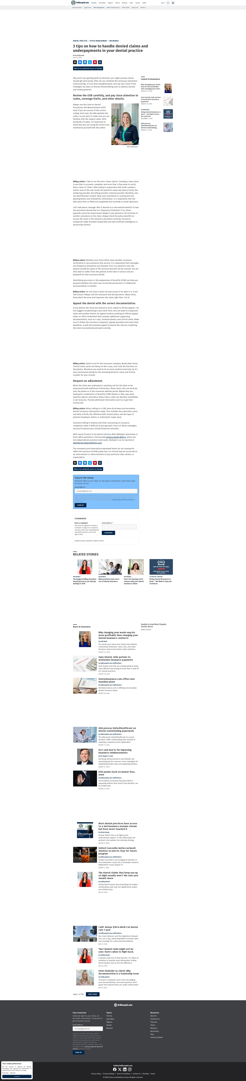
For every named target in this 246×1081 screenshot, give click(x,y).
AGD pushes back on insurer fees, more (116, 773)
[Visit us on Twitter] (119, 1069)
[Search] (168, 3)
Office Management (98, 41)
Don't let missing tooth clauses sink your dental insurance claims (134, 581)
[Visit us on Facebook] (114, 1069)
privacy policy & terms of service (122, 500)
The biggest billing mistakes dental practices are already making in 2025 (84, 581)
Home (153, 1074)
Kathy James (105, 977)
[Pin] (95, 62)
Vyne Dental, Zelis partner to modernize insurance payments (151, 99)
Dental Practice (80, 41)
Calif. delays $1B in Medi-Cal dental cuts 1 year (118, 928)
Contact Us (136, 1074)
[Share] (80, 62)
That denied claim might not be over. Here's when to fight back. (116, 950)
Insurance (114, 41)
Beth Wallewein (78, 55)
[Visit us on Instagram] (129, 1069)
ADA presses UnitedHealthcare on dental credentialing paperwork (149, 125)
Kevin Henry (105, 832)
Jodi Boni (104, 641)
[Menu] (173, 3)
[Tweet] (90, 62)
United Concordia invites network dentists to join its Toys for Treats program (117, 851)
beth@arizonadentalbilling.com (87, 443)
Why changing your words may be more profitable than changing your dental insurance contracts (151, 87)
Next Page (93, 994)
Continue (108, 533)
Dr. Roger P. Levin (107, 756)
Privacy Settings (108, 1074)
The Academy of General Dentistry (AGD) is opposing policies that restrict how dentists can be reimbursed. (118, 783)
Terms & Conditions (123, 1074)
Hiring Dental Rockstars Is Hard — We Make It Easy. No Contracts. (151, 114)
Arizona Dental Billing (116, 437)
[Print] (75, 62)
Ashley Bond (105, 881)
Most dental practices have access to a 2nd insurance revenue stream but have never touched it (117, 826)
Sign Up (80, 505)
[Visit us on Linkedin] (124, 1069)
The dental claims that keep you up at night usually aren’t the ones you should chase (118, 875)
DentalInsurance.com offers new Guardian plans (116, 680)
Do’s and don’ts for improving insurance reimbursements (115, 751)
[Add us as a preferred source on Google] (100, 62)
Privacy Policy (96, 1074)
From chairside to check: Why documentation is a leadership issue (118, 972)
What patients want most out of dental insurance (108, 580)
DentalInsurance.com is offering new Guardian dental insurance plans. (117, 689)
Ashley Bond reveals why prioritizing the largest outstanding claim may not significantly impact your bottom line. (118, 887)
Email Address (80, 487)
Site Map (146, 1074)
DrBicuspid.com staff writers (111, 663)
